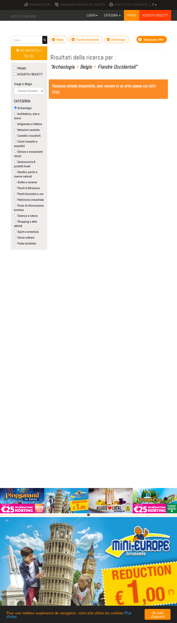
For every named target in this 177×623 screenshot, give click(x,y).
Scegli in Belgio (23, 84)
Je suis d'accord (157, 614)
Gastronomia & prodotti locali (24, 164)
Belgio (60, 40)
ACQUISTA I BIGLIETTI (30, 74)
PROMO (21, 68)
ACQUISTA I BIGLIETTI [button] (155, 15)
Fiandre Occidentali (87, 40)
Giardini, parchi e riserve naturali (25, 174)
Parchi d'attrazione (28, 188)
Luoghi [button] (91, 15)
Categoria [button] (111, 15)
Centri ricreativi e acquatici (26, 144)
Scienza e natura (27, 216)
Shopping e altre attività (25, 224)
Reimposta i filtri (30, 53)
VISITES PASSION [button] (23, 16)
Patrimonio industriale (30, 200)
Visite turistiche (26, 243)
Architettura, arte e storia (27, 116)
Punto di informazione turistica (29, 208)
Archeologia (24, 108)
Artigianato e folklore (29, 124)
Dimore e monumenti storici (28, 154)
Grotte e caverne (27, 182)
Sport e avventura (28, 232)
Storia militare (25, 237)
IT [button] (153, 4)
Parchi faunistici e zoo (30, 194)
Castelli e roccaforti (29, 136)
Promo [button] (131, 15)
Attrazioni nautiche (28, 130)
